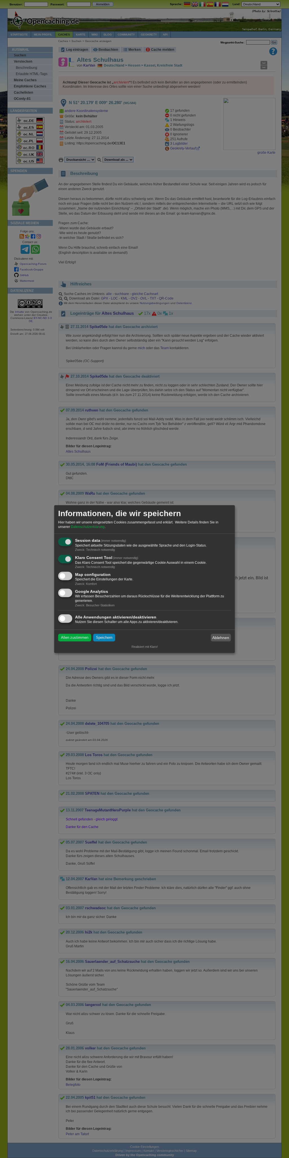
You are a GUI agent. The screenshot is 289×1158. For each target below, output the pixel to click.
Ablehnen (220, 637)
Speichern (104, 637)
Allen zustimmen (74, 637)
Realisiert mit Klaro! (145, 646)
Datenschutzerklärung (88, 527)
